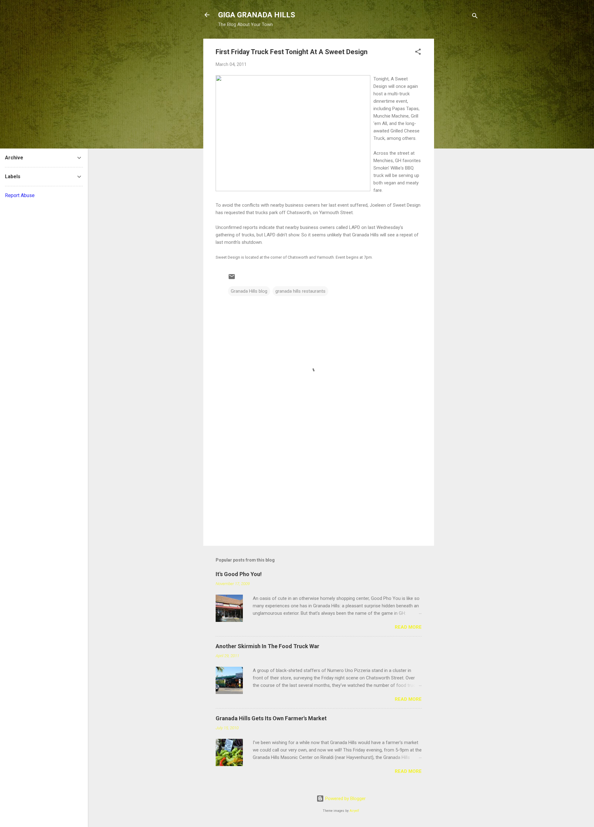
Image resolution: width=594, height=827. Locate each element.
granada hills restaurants (300, 291)
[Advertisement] (459, 131)
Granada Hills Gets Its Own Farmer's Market (271, 718)
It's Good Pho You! (239, 574)
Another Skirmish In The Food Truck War (267, 646)
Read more (408, 627)
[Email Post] (231, 279)
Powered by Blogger (345, 798)
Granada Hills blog (249, 291)
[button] (418, 53)
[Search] (475, 16)
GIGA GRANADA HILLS (256, 15)
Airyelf (354, 811)
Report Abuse (20, 195)
